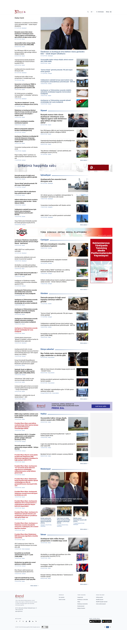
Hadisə (44, 414)
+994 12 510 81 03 (19, 609)
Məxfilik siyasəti (99, 599)
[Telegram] (29, 621)
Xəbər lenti (19, 18)
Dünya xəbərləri (47, 349)
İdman (43, 534)
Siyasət (44, 110)
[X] (23, 621)
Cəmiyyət (45, 240)
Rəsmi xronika (62, 599)
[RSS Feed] (36, 621)
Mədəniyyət (46, 469)
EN (104, 627)
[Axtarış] (88, 11)
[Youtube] (26, 621)
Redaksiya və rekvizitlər (82, 599)
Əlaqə (78, 601)
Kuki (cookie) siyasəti (101, 603)
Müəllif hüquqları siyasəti (101, 601)
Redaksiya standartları (82, 603)
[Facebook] (20, 621)
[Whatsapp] (16, 621)
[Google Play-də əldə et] (107, 621)
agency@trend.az (18, 611)
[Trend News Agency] (19, 596)
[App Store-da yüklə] (95, 621)
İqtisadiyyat (46, 175)
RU (110, 627)
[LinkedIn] (32, 621)
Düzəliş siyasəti (80, 606)
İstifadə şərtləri (99, 597)
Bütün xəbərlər (83, 160)
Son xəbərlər (61, 597)
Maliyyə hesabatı (81, 608)
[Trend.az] (20, 11)
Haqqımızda (80, 597)
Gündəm (44, 293)
